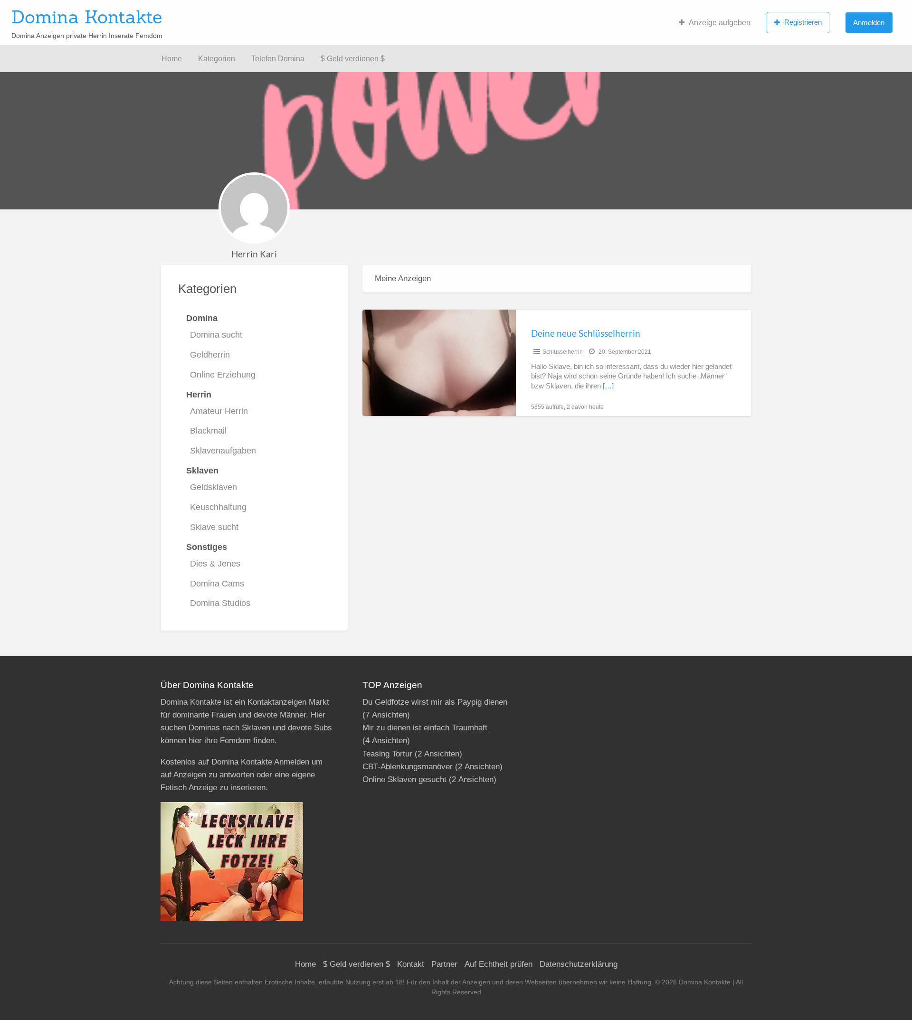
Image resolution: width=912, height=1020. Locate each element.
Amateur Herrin (219, 411)
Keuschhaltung (218, 507)
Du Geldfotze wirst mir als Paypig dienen (434, 702)
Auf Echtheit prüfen (498, 964)
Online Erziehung (223, 374)
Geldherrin (210, 354)
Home (172, 59)
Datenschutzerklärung (579, 964)
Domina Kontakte (86, 16)
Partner (444, 964)
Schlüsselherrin (562, 352)
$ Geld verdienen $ (353, 59)
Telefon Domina (277, 59)
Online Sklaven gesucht (404, 779)
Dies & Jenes (215, 563)
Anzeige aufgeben (719, 23)
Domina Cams (217, 583)
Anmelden (868, 23)
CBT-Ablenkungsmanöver (407, 766)
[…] (608, 386)
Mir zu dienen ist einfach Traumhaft (424, 727)
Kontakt (410, 964)
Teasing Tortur (387, 753)
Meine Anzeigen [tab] (403, 278)
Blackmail (208, 430)
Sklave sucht (214, 527)
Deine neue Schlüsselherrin (585, 333)
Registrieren (803, 22)
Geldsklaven (213, 487)
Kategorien (216, 59)
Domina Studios (220, 603)
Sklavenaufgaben (223, 450)
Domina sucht (216, 335)
